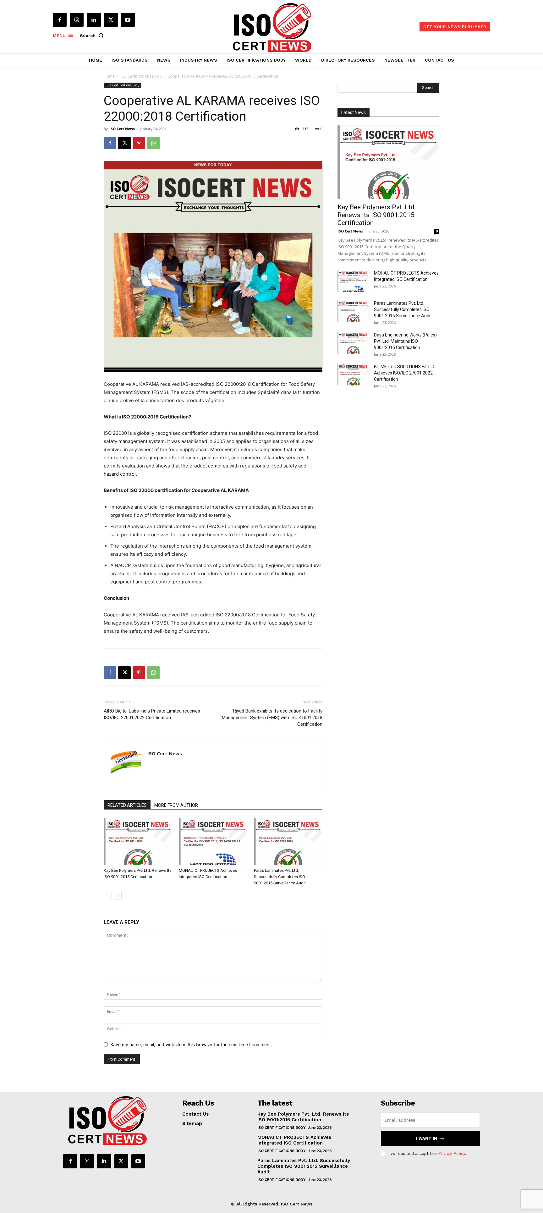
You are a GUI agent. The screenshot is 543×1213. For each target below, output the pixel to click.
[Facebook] (60, 20)
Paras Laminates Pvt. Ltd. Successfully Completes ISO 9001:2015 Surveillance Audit (280, 876)
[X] (111, 20)
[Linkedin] (94, 20)
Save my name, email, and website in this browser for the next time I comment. (191, 1044)
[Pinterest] (139, 143)
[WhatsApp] (153, 143)
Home (109, 76)
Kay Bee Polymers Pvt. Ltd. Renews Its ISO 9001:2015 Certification (376, 215)
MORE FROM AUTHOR (176, 805)
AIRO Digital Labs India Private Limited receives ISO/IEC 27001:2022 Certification (152, 714)
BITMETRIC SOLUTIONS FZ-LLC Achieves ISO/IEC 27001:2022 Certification (405, 373)
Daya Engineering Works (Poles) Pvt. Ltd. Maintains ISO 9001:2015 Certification (405, 341)
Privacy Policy (451, 1153)
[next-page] (118, 895)
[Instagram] (77, 20)
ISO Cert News (122, 128)
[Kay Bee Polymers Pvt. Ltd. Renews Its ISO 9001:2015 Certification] (138, 841)
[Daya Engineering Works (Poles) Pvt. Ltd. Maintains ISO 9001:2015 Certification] (353, 343)
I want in (426, 1138)
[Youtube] (128, 20)
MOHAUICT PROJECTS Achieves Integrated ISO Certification (294, 1140)
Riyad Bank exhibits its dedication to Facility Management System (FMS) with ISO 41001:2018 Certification (272, 717)
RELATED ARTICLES (127, 805)
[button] (93, 35)
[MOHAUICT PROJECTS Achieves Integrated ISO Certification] (213, 841)
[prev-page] (108, 895)
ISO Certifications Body (141, 76)
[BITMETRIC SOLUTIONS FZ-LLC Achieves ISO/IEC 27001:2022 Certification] (353, 374)
